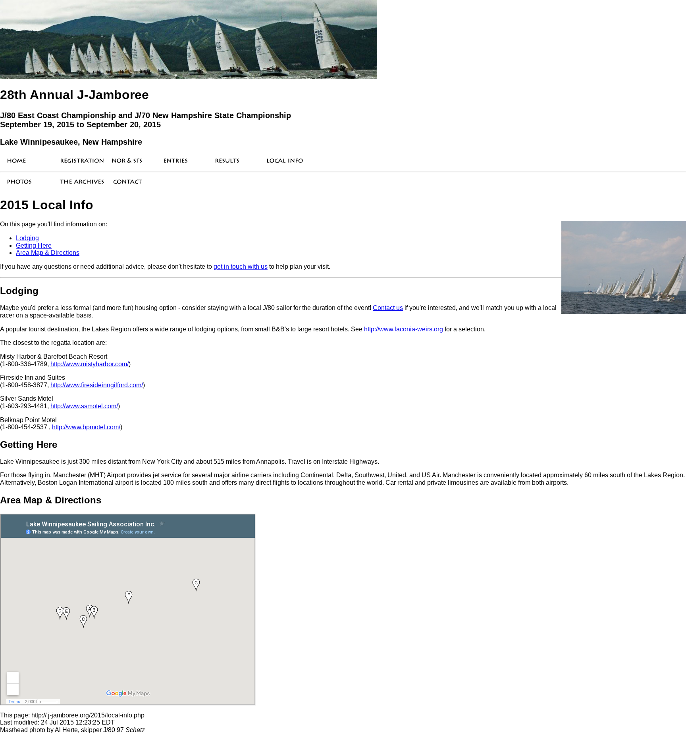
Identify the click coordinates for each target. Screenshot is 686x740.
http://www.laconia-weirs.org (403, 329)
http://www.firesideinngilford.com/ (96, 385)
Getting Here (34, 245)
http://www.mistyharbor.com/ (89, 364)
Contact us (388, 307)
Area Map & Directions (47, 252)
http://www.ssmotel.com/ (84, 406)
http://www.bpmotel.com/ (86, 427)
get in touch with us (241, 266)
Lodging (27, 238)
